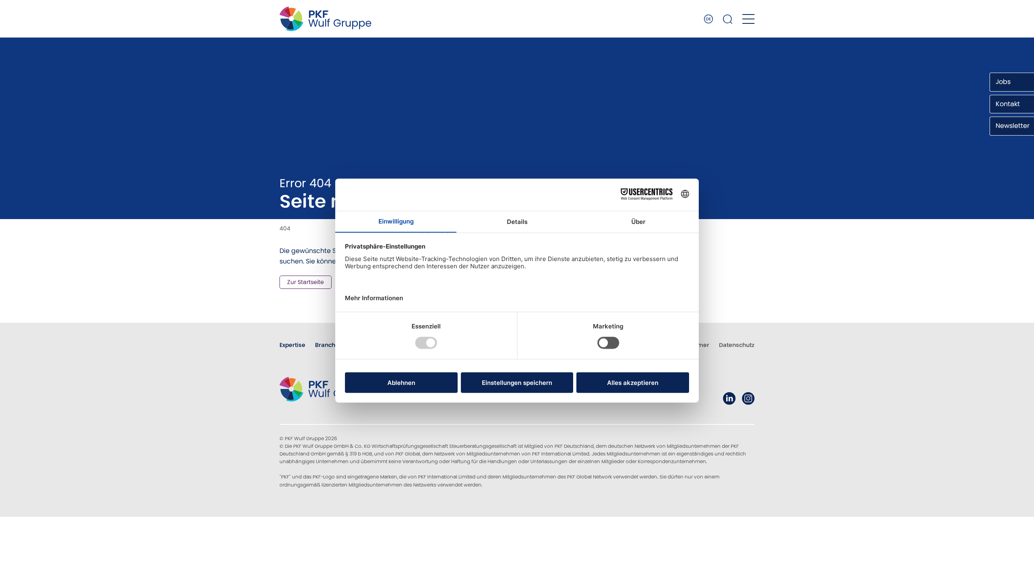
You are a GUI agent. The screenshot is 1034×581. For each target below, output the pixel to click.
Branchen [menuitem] (329, 345)
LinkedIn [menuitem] (729, 398)
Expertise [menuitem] (292, 345)
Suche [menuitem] (728, 19)
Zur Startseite (305, 282)
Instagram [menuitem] (748, 398)
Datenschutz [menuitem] (736, 345)
